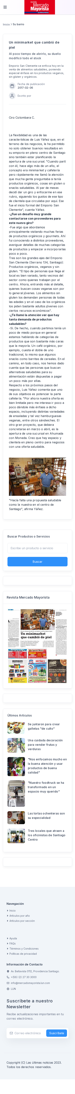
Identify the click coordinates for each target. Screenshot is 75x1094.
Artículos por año (19, 915)
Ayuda (13, 938)
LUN (13, 988)
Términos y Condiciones (24, 948)
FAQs (12, 943)
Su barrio (18, 24)
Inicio (6, 24)
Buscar (37, 561)
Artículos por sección (22, 920)
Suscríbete (56, 1033)
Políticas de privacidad (23, 953)
